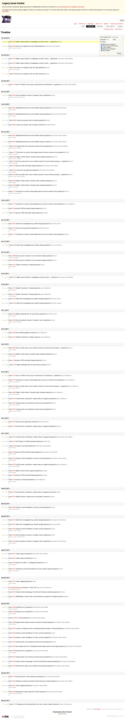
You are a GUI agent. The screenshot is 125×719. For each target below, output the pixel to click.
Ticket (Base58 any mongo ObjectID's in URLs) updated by (33, 692)
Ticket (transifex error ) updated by (26, 607)
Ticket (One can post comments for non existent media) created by (30, 260)
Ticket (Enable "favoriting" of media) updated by (24, 265)
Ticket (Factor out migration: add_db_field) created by (26, 74)
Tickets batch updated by (24, 618)
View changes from (105, 37)
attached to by (28, 587)
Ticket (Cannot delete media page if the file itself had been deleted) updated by (34, 592)
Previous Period (108, 29)
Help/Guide (91, 23)
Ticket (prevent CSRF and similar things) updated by (31, 166)
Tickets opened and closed (110, 46)
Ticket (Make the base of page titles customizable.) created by (29, 496)
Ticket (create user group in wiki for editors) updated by (27, 120)
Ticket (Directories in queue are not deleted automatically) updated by (37, 666)
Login (75, 23)
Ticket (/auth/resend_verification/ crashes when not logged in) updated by (35, 398)
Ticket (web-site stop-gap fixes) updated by (29, 170)
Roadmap (100, 26)
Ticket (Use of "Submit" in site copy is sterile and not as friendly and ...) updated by (40, 84)
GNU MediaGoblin (112, 716)
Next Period (118, 29)
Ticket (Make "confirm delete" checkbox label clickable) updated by (30, 157)
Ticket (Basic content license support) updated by (25, 471)
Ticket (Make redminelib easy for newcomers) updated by (30, 314)
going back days (108, 39)
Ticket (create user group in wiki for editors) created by (29, 125)
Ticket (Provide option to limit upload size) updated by (32, 676)
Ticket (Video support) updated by (26, 554)
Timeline (91, 26)
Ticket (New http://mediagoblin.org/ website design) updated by (32, 223)
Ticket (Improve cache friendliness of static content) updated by (35, 458)
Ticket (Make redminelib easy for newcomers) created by (27, 365)
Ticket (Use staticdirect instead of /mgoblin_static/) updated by (29, 95)
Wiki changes (106, 50)
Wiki (83, 26)
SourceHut (5, 11)
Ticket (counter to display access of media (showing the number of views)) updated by (41, 628)
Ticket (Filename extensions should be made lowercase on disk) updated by (38, 681)
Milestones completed (108, 44)
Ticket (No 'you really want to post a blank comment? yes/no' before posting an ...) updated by (38, 161)
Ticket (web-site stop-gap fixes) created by (26, 422)
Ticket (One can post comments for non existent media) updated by (30, 256)
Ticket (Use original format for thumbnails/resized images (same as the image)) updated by (43, 646)
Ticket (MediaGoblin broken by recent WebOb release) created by (35, 142)
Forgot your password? (116, 23)
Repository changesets (109, 49)
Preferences (82, 23)
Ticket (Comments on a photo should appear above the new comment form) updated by (36, 152)
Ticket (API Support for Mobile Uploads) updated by (27, 441)
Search (120, 26)
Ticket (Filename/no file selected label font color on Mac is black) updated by (33, 569)
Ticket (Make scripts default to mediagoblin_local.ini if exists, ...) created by (38, 277)
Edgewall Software (19, 717)
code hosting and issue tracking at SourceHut (70, 7)
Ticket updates (106, 47)
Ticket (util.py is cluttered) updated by (27, 446)
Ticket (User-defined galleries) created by (25, 332)
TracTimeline (97, 709)
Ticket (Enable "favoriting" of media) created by (27, 337)
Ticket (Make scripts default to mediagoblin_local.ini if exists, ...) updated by (32, 42)
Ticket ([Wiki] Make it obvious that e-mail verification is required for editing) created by (36, 596)
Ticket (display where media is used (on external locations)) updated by (37, 622)
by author (103, 42)
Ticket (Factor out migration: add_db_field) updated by (32, 46)
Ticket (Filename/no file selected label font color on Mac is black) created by (38, 704)
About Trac (99, 23)
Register (106, 23)
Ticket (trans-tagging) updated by (20, 581)
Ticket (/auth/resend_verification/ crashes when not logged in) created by (32, 492)
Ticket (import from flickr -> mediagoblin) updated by (25, 562)
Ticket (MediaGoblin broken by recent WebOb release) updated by (35, 108)
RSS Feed (63, 714)
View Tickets (110, 26)
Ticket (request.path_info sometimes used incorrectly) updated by (36, 146)
